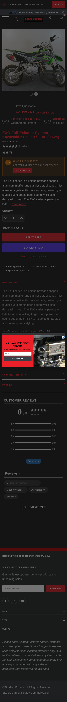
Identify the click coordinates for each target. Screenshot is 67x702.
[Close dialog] (63, 337)
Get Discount (17, 358)
